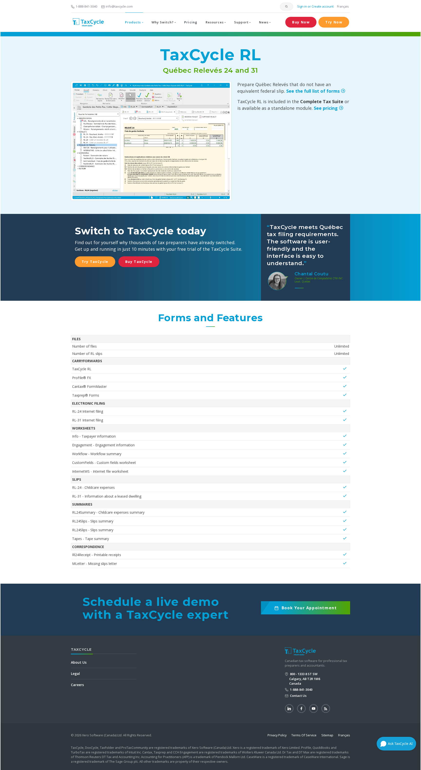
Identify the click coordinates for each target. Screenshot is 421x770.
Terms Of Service (303, 735)
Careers (77, 684)
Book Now (309, 609)
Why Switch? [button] (163, 22)
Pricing (190, 22)
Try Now (333, 22)
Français (343, 6)
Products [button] (133, 22)
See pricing (326, 108)
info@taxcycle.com (119, 6)
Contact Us (297, 695)
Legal (75, 673)
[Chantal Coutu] (278, 280)
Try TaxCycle (95, 261)
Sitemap (327, 735)
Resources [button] (215, 22)
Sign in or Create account (315, 6)
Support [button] (241, 22)
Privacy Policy (277, 735)
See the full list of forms (313, 91)
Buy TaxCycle (139, 261)
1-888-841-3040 (86, 6)
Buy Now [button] (301, 22)
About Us (78, 662)
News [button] (263, 22)
